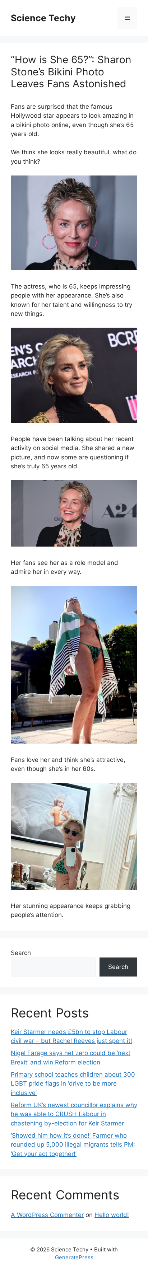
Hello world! (111, 1214)
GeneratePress (74, 1257)
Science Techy (43, 18)
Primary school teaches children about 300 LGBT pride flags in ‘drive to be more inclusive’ (73, 1083)
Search (21, 952)
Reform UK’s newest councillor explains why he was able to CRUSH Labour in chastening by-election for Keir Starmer (74, 1114)
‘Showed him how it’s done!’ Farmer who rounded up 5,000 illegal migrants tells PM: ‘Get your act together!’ (73, 1144)
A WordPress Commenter (47, 1214)
